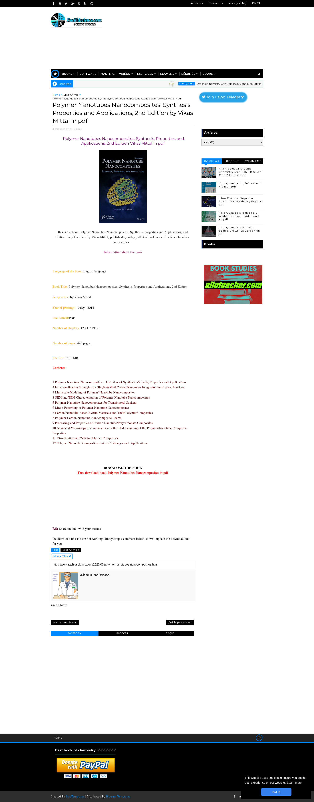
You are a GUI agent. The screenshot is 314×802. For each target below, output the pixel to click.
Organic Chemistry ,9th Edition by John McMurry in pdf (216, 83)
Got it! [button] (276, 792)
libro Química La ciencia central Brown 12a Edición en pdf (239, 230)
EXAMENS (167, 73)
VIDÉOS (124, 73)
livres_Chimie (171, 84)
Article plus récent (64, 622)
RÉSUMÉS (188, 73)
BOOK (137, 467)
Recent (232, 161)
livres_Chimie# (70, 549)
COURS (207, 73)
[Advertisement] (197, 38)
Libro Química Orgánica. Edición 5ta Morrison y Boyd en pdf (241, 201)
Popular (212, 161)
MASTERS (108, 73)
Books (67, 73)
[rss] (85, 3)
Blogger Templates (118, 796)
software (88, 73)
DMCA (256, 3)
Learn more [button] (294, 782)
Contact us (216, 3)
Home (56, 94)
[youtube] (60, 3)
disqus (170, 633)
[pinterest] (79, 3)
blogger (122, 633)
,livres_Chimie (74, 128)
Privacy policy (237, 3)
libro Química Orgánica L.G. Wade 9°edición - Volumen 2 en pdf (239, 216)
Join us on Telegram (225, 97)
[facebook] (53, 3)
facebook (74, 633)
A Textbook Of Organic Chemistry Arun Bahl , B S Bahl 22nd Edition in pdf (240, 172)
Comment (253, 161)
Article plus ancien (179, 622)
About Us (197, 3)
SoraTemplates (75, 796)
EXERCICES (145, 73)
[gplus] (72, 3)
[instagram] (91, 3)
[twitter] (66, 3)
